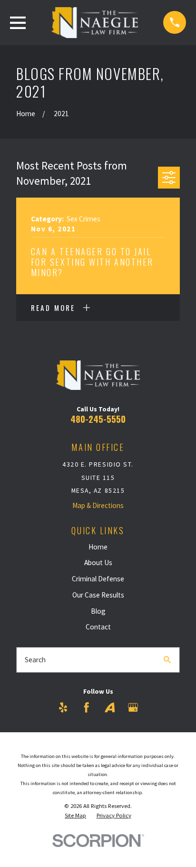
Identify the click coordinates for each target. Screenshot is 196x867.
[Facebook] (86, 707)
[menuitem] (75, 815)
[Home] (94, 22)
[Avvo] (110, 707)
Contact (98, 626)
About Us (98, 562)
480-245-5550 (98, 419)
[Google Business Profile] (133, 707)
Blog (98, 611)
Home (98, 546)
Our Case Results (98, 594)
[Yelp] (63, 707)
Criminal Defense (98, 578)
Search (35, 659)
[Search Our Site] (167, 659)
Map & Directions (98, 505)
